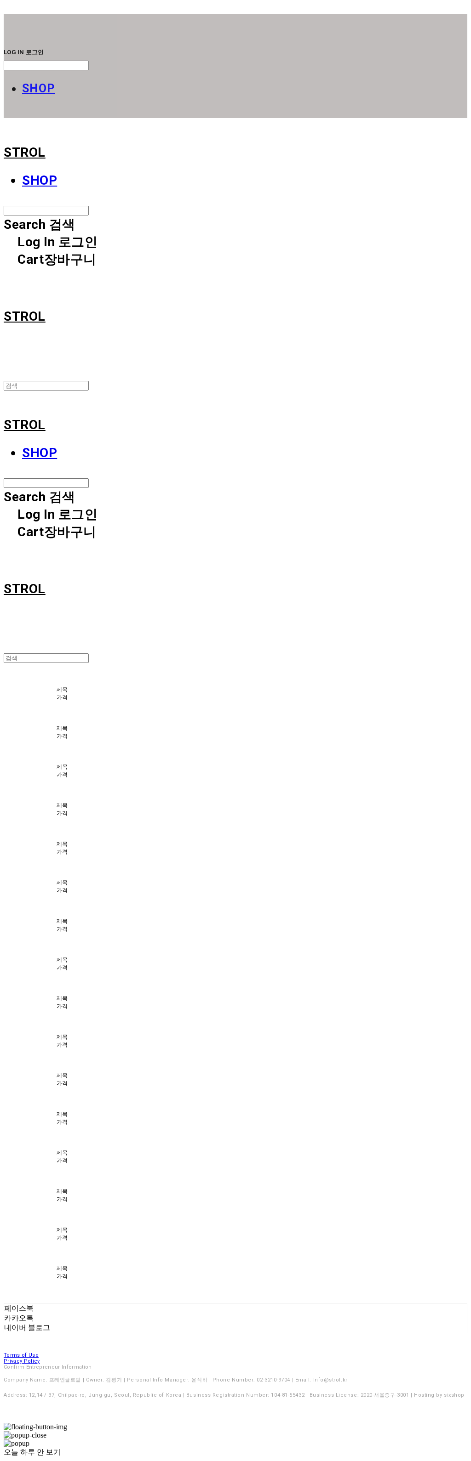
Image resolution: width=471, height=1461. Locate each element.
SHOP (38, 88)
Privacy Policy (22, 1361)
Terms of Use (21, 1355)
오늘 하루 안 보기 (32, 1452)
